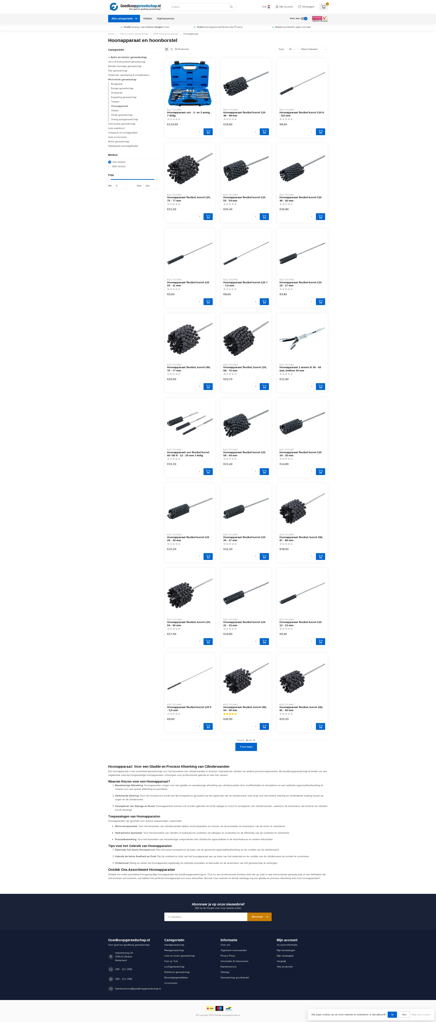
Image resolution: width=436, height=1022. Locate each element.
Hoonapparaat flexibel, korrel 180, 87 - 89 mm (301, 539)
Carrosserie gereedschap (121, 124)
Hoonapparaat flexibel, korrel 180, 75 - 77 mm (189, 369)
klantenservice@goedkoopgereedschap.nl (138, 988)
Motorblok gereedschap (165, 33)
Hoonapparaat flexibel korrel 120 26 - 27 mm (244, 539)
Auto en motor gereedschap (134, 33)
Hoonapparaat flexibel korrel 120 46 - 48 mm (244, 114)
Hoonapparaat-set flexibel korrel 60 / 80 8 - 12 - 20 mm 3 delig (188, 454)
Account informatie (287, 944)
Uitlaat (114, 110)
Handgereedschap (174, 944)
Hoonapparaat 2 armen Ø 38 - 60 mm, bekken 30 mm (300, 369)
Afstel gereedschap (122, 115)
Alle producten (285, 966)
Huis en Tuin (171, 961)
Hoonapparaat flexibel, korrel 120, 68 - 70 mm (245, 369)
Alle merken (119, 162)
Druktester (117, 93)
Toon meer (246, 746)
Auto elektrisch (116, 128)
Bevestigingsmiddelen (176, 977)
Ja (392, 1014)
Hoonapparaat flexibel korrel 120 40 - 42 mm (300, 199)
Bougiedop (117, 84)
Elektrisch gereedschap (177, 972)
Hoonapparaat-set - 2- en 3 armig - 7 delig (189, 114)
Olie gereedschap (117, 70)
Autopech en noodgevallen (123, 132)
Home (111, 33)
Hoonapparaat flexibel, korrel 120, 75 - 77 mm (189, 199)
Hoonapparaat (190, 33)
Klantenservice (165, 18)
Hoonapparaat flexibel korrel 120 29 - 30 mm (188, 539)
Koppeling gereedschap (124, 97)
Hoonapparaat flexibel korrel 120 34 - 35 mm (300, 454)
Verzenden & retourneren (234, 961)
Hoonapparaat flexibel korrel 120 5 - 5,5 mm (189, 709)
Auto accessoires (117, 137)
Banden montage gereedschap (125, 66)
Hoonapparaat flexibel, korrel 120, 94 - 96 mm (189, 624)
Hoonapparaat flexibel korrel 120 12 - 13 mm (300, 624)
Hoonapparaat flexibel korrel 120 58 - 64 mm (244, 454)
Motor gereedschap (118, 141)
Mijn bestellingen (286, 950)
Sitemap (225, 972)
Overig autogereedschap (124, 119)
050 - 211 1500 (123, 969)
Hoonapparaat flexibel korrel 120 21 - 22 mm (244, 624)
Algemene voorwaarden (234, 950)
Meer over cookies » (421, 1014)
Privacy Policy (228, 955)
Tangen (115, 101)
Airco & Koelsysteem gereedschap (126, 62)
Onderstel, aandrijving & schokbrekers (129, 75)
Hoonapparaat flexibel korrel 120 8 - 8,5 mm (301, 114)
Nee (404, 1014)
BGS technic (119, 166)
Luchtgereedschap (174, 966)
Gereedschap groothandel (235, 977)
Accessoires (170, 983)
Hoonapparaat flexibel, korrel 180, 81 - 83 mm (301, 709)
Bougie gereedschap (122, 88)
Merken (147, 18)
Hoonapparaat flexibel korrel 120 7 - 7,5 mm (245, 284)
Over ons (225, 944)
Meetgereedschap (174, 950)
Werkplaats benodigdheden (123, 146)
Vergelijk (281, 961)
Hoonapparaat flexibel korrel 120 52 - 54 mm (244, 199)
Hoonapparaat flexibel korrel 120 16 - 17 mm (300, 284)
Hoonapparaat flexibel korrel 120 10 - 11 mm (188, 284)
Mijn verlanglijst (285, 955)
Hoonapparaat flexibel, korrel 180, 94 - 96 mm (245, 709)
